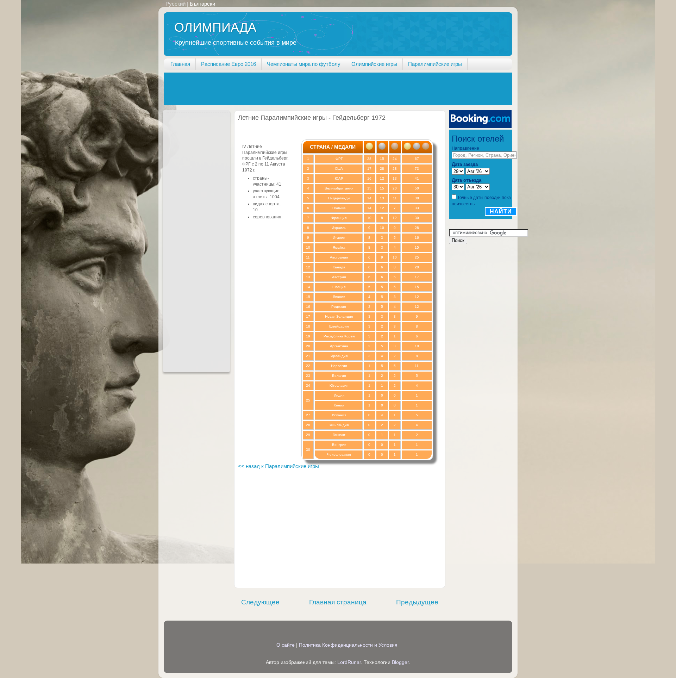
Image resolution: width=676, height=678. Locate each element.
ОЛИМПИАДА (215, 27)
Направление (465, 148)
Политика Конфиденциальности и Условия (348, 645)
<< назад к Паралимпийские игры (278, 466)
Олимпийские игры (374, 64)
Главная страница (338, 602)
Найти (501, 211)
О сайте (285, 645)
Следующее (260, 602)
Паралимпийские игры (435, 64)
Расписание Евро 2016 (228, 64)
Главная (180, 64)
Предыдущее (417, 602)
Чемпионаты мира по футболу (303, 64)
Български (202, 4)
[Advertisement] (292, 88)
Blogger (400, 662)
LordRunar (349, 662)
